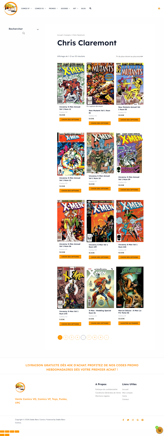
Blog (83, 8)
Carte (124, 396)
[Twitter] (128, 420)
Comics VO (39, 8)
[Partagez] (12, 431)
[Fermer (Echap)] (17, 431)
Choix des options (70, 119)
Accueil (60, 35)
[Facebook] (123, 420)
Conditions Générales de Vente (108, 393)
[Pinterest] (142, 420)
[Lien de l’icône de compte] (159, 8)
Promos (52, 8)
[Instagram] (133, 420)
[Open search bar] (24, 33)
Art (74, 8)
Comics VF (25, 8)
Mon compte (127, 393)
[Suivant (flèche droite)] (7, 435)
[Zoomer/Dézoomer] (2, 431)
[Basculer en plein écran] (7, 431)
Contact (125, 399)
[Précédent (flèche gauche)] (2, 435)
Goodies (64, 8)
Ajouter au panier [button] (129, 323)
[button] (31, 8)
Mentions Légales (102, 396)
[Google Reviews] (138, 420)
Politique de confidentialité (106, 389)
